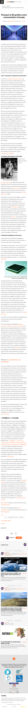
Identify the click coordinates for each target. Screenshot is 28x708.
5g (5, 517)
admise (13, 217)
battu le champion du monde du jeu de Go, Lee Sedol (12, 325)
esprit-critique (10, 620)
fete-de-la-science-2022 (18, 550)
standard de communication (15, 79)
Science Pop (9, 21)
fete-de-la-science (8, 550)
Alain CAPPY (4, 503)
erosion (19, 585)
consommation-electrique (12, 517)
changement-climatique (11, 585)
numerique (21, 517)
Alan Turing (16, 188)
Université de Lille (5, 505)
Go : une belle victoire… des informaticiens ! (11, 361)
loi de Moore (14, 207)
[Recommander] (15, 533)
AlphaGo (17, 347)
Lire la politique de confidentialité (7, 702)
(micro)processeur (5, 182)
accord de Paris (5, 414)
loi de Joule (4, 259)
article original (5, 512)
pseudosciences (18, 620)
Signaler (4, 528)
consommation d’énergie (7, 153)
